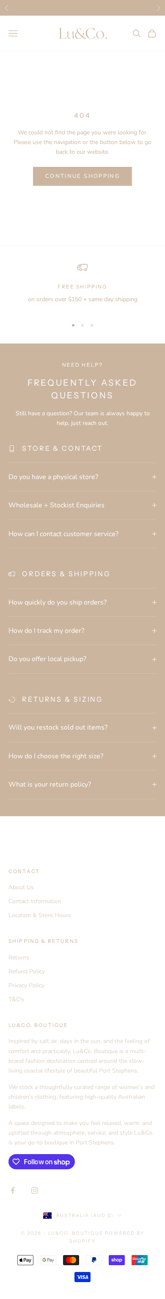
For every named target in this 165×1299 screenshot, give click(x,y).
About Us (21, 887)
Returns (18, 957)
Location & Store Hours (39, 915)
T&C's (16, 999)
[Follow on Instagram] (34, 1190)
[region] (82, 286)
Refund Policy (26, 971)
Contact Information (34, 901)
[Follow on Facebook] (12, 1190)
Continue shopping (82, 176)
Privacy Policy (26, 985)
